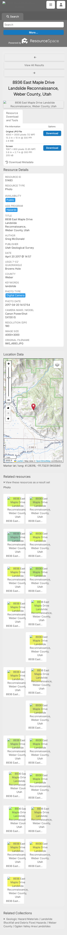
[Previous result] (35, 57)
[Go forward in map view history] (8, 413)
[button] (33, 407)
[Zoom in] (8, 363)
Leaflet (19, 460)
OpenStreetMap (43, 460)
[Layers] (57, 364)
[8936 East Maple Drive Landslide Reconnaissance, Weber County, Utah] (33, 104)
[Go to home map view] (8, 408)
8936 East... (13, 521)
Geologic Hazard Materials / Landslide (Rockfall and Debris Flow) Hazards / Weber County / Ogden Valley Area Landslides (30, 922)
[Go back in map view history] (8, 418)
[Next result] (34, 73)
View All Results (34, 65)
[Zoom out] (8, 400)
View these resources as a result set (27, 482)
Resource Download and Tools (12, 116)
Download (52, 133)
